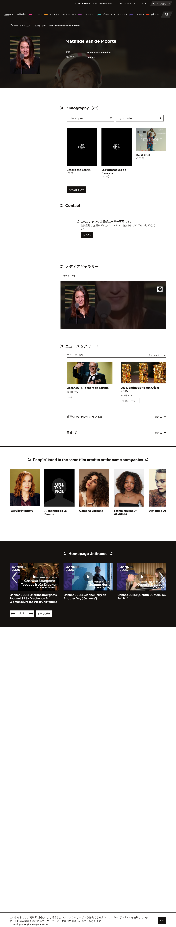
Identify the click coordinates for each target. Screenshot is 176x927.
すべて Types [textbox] (76, 118)
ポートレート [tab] (69, 275)
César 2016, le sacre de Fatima (88, 388)
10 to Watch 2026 (126, 3)
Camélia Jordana (91, 511)
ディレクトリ (89, 14)
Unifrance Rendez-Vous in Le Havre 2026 (93, 3)
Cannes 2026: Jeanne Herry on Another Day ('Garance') (31, 596)
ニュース (38, 14)
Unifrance (139, 14)
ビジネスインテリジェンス (115, 14)
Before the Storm (79, 170)
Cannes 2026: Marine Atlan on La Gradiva (140, 596)
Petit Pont (143, 155)
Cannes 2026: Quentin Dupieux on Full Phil (88, 596)
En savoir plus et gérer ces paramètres (29, 924)
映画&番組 (22, 14)
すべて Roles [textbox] (126, 118)
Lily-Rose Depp (159, 511)
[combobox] (90, 118)
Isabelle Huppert (21, 510)
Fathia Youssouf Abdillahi (125, 512)
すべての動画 (44, 613)
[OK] (162, 920)
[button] (160, 289)
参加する (155, 14)
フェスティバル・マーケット (62, 14)
